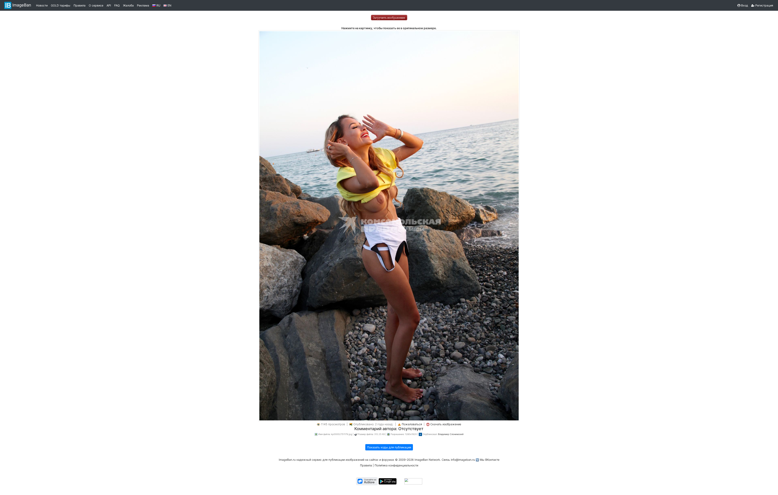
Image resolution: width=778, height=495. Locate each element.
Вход (744, 5)
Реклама (143, 5)
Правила (79, 5)
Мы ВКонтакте (489, 459)
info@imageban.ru (463, 459)
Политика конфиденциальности (396, 465)
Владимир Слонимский (451, 434)
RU (158, 5)
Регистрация (763, 5)
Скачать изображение (445, 424)
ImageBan (21, 5)
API (109, 5)
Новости (42, 5)
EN (169, 5)
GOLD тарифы (60, 5)
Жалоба (128, 5)
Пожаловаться (412, 424)
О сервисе (96, 5)
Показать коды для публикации (389, 447)
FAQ (117, 5)
